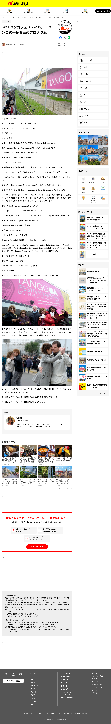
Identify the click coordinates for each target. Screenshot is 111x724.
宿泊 (103, 182)
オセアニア (88, 81)
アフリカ (87, 116)
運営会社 (94, 673)
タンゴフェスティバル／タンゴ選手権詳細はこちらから (23, 402)
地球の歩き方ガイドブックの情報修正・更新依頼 (23, 616)
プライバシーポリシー (98, 676)
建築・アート (93, 182)
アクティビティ (83, 201)
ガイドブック (67, 13)
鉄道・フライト (93, 201)
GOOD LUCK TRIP (67, 698)
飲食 (83, 182)
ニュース (64, 683)
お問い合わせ (96, 693)
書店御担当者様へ (97, 684)
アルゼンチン (15, 17)
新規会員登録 (67, 692)
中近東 (86, 109)
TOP (3, 17)
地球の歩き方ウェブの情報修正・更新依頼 (21, 614)
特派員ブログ (47, 13)
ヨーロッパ (88, 60)
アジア (86, 102)
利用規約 (94, 679)
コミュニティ (86, 13)
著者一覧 (64, 686)
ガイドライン (96, 681)
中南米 (8, 17)
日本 (85, 123)
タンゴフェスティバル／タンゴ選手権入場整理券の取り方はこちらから (29, 397)
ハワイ (86, 88)
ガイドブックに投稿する (99, 687)
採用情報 (94, 690)
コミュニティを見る (103, 11)
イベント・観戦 (83, 191)
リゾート (87, 95)
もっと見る (101, 393)
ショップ (103, 201)
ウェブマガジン (28, 13)
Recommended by (63, 488)
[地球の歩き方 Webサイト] (18, 3)
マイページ (66, 695)
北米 (85, 67)
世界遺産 (93, 191)
